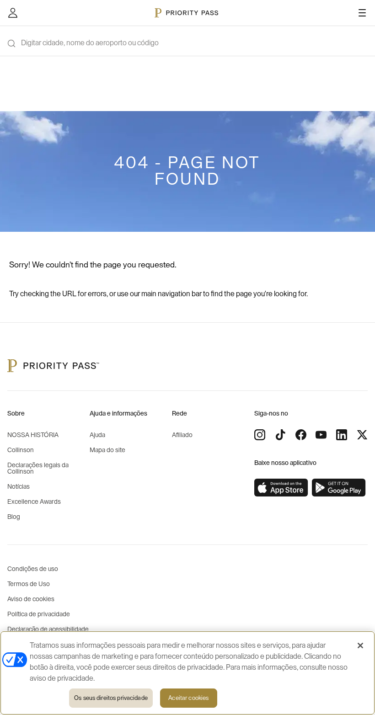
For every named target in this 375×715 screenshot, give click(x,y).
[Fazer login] (12, 12)
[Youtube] (321, 434)
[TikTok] (280, 434)
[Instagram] (259, 434)
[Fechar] (360, 645)
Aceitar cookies (188, 698)
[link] (281, 488)
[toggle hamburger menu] (362, 12)
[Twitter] (362, 434)
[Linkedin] (341, 434)
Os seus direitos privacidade (111, 698)
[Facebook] (300, 434)
